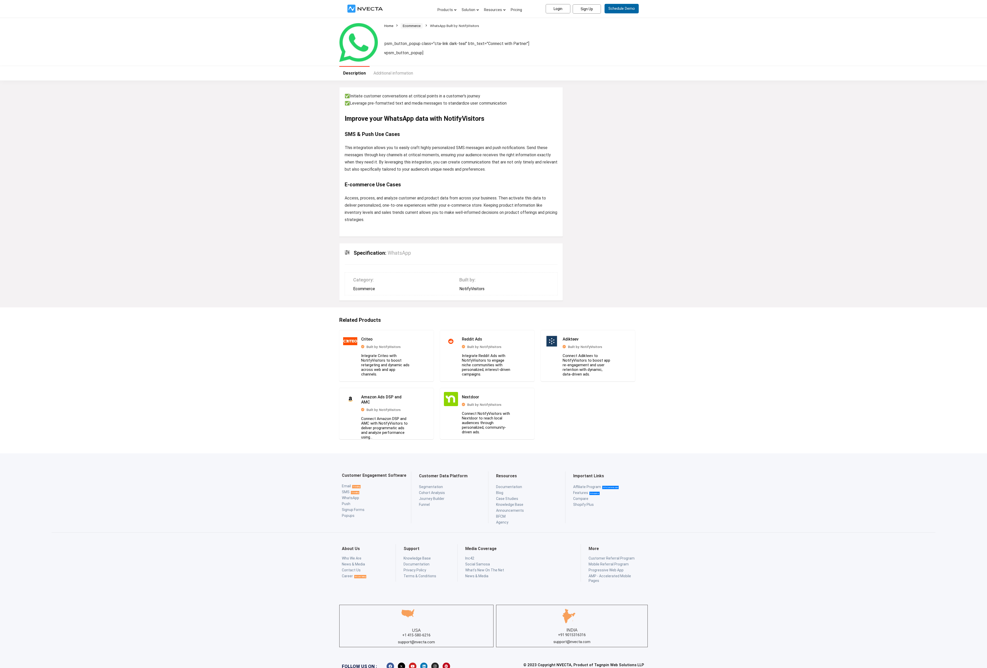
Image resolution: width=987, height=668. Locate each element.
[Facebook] (390, 663)
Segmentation (431, 484)
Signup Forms (353, 507)
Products (445, 10)
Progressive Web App (606, 567)
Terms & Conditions (420, 573)
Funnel (424, 502)
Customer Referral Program (612, 556)
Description (354, 73)
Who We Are (351, 556)
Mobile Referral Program (609, 562)
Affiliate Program (587, 484)
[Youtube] (412, 663)
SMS (346, 489)
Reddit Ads (459, 343)
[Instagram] (435, 663)
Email (346, 483)
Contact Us (351, 567)
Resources (493, 10)
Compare (580, 496)
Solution (468, 10)
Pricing (516, 10)
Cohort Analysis (432, 490)
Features (580, 490)
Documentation (509, 484)
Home (388, 26)
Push (346, 501)
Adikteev (537, 343)
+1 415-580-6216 (416, 632)
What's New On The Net (484, 567)
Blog (499, 490)
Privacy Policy (415, 567)
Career (347, 573)
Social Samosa (477, 562)
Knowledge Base (509, 502)
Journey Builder (431, 496)
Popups (348, 513)
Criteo (381, 343)
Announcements (510, 508)
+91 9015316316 (572, 632)
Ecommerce (412, 26)
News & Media (353, 562)
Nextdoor (381, 399)
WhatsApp (350, 495)
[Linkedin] (424, 663)
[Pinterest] (446, 663)
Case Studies (507, 496)
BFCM (501, 514)
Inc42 (469, 556)
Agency (502, 520)
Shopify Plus (583, 502)
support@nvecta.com (416, 639)
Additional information (393, 73)
